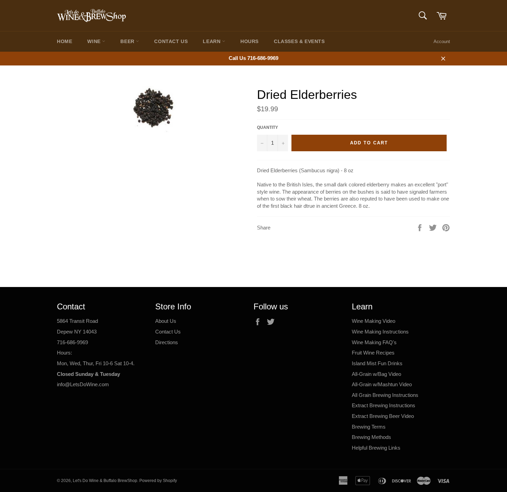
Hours (249, 41)
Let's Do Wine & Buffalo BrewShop (105, 480)
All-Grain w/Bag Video (376, 374)
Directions (166, 342)
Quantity (267, 127)
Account (442, 41)
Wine (94, 41)
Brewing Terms (369, 427)
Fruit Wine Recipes (373, 353)
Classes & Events (299, 41)
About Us (165, 321)
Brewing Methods (371, 437)
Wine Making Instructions (380, 332)
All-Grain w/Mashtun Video (382, 384)
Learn (212, 41)
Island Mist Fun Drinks (377, 363)
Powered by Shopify (158, 480)
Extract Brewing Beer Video (383, 416)
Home (64, 41)
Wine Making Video (373, 321)
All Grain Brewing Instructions (385, 395)
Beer (128, 41)
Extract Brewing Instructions (383, 405)
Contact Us (171, 41)
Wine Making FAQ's (374, 342)
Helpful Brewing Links (376, 448)
